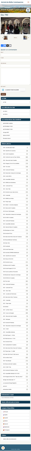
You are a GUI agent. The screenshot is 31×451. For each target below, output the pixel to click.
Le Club (4, 102)
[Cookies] (3, 448)
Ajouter (3, 94)
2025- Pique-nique (15, 201)
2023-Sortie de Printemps (15, 322)
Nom (2, 52)
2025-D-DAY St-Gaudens (15, 217)
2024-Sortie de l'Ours (15, 233)
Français (6, 411)
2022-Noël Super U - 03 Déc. (15, 335)
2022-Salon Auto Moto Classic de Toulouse (15, 348)
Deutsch (6, 423)
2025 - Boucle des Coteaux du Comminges (15, 214)
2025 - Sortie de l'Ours (15, 185)
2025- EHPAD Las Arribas (15, 198)
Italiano (6, 420)
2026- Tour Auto (15, 166)
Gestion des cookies (15, 449)
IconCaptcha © (22, 91)
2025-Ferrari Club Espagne (15, 211)
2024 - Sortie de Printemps (15, 284)
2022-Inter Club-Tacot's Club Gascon (15, 354)
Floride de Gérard (6, 138)
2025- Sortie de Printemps (15, 220)
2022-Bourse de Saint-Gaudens (15, 363)
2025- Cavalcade (15, 195)
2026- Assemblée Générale (15, 179)
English (5, 414)
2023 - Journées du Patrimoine (15, 293)
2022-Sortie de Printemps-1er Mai (15, 370)
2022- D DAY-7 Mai (15, 367)
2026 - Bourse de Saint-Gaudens (15, 160)
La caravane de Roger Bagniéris (15, 383)
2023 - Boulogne (15, 319)
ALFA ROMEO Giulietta (8, 123)
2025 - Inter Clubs (15, 188)
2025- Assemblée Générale (15, 223)
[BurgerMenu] (28, 2)
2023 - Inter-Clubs (15, 290)
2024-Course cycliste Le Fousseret (15, 271)
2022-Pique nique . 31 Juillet (15, 351)
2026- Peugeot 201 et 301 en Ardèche (15, 163)
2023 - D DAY (15, 328)
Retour (15, 37)
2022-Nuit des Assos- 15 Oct (15, 338)
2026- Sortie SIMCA (15, 176)
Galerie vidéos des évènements (9, 439)
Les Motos (5, 114)
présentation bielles (15, 389)
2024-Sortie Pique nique (15, 249)
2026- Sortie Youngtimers (15, 153)
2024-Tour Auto (15, 281)
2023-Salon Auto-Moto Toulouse (15, 297)
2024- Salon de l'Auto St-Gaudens (15, 227)
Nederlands (6, 426)
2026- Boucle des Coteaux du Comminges (15, 173)
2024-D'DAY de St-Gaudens (15, 277)
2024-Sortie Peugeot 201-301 (15, 268)
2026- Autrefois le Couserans (15, 150)
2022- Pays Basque (15, 360)
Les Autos (5, 111)
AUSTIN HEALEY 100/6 (7, 129)
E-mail (2, 57)
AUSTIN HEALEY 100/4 (7, 126)
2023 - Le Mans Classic (15, 309)
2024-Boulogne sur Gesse (15, 230)
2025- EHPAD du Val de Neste (15, 182)
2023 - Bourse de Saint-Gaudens (15, 316)
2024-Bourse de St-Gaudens (15, 265)
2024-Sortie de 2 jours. (15, 262)
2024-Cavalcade (15, 246)
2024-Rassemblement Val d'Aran (15, 239)
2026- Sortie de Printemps (15, 169)
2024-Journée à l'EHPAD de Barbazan (15, 252)
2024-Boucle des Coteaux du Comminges (15, 274)
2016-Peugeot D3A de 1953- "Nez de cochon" (15, 376)
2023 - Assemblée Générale (15, 332)
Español (6, 417)
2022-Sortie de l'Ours (15, 341)
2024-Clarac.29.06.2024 (15, 258)
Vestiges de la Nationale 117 (15, 379)
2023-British (15, 306)
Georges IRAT (6, 132)
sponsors (15, 386)
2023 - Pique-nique (15, 303)
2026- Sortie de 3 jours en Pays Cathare (15, 157)
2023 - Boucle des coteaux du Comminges (15, 325)
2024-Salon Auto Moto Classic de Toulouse (15, 236)
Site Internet (3, 63)
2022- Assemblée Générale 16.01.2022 (15, 373)
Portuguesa (6, 429)
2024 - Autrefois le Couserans (15, 255)
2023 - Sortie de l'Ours (15, 287)
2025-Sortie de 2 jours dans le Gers (15, 192)
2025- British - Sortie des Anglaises (15, 204)
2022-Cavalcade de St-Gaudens (15, 344)
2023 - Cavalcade (15, 300)
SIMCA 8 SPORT (6, 135)
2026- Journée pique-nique (15, 147)
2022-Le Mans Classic (15, 357)
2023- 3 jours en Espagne (15, 313)
